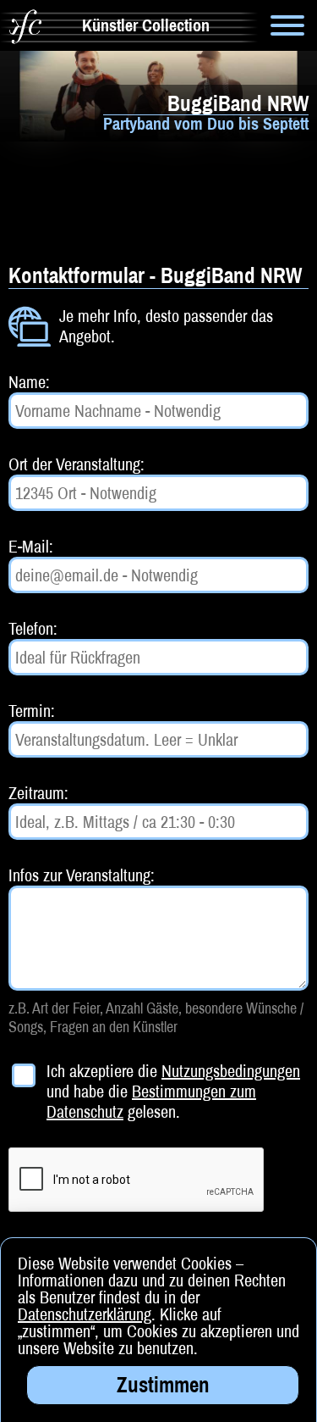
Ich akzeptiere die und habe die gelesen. (173, 1091)
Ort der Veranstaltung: (76, 464)
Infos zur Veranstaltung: (81, 875)
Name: (29, 381)
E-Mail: (30, 546)
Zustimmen (163, 1384)
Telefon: (32, 628)
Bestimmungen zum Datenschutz (151, 1101)
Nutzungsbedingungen (230, 1070)
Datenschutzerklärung (84, 1314)
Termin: (31, 710)
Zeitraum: (38, 792)
